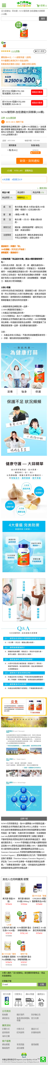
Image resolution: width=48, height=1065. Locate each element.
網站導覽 (6, 1044)
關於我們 (20, 1015)
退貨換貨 (6, 1032)
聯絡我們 (6, 1048)
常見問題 (20, 1044)
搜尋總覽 (35, 1044)
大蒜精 (6, 179)
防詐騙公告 (36, 1015)
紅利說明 (20, 1032)
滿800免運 (30, 994)
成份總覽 (20, 1048)
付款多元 (18, 994)
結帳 (43, 5)
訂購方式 (6, 1029)
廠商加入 (41, 994)
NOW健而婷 (11, 118)
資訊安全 (6, 1018)
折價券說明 (36, 1032)
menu (4, 5)
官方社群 (7, 994)
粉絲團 (5, 1015)
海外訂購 (6, 1036)
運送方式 (35, 1029)
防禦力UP (17, 179)
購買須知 (43, 188)
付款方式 (20, 1029)
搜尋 (43, 19)
